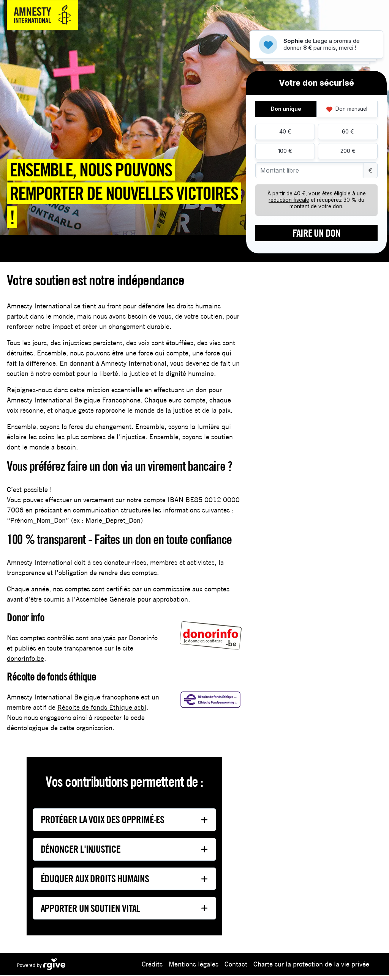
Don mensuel (350, 109)
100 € (285, 151)
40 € (285, 131)
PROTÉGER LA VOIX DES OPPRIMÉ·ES (102, 819)
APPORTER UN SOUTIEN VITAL (91, 908)
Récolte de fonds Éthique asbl (101, 707)
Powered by (30, 965)
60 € (348, 131)
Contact (236, 964)
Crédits (152, 964)
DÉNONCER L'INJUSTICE (80, 849)
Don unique (286, 109)
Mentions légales (193, 964)
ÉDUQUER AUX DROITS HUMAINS (95, 878)
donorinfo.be (25, 658)
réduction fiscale (289, 200)
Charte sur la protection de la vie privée (311, 964)
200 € (348, 151)
